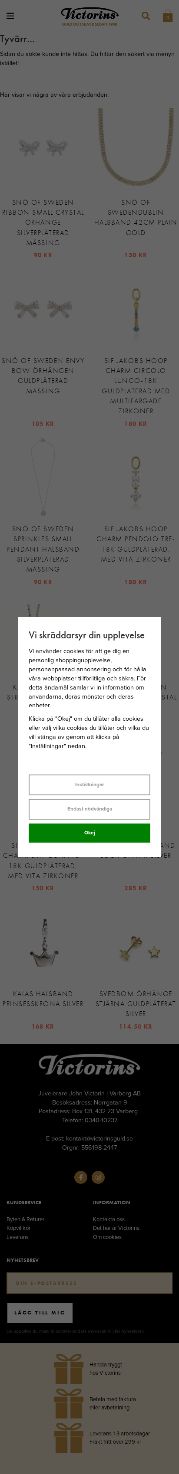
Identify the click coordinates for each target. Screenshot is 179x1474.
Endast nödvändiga (89, 809)
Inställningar (89, 784)
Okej (89, 833)
